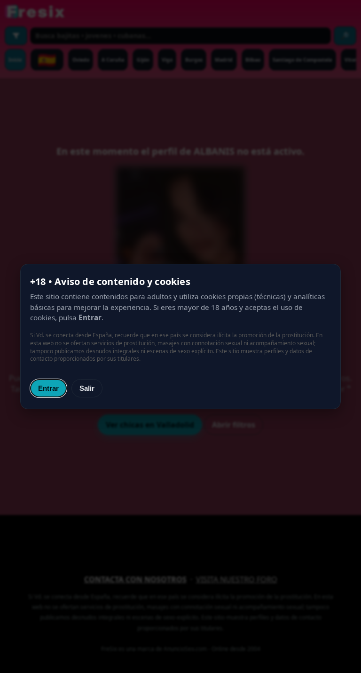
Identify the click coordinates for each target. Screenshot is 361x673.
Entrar (48, 388)
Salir (86, 388)
